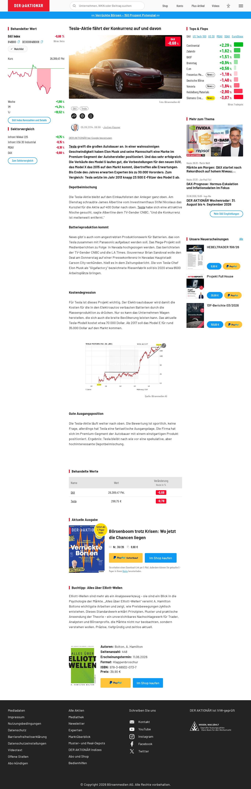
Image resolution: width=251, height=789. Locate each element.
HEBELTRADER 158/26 (223, 247)
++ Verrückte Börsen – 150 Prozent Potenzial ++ (125, 15)
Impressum (16, 717)
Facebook (145, 744)
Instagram (145, 736)
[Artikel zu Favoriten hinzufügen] (91, 116)
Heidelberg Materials (198, 92)
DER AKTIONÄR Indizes (85, 750)
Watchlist (19, 49)
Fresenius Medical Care (195, 74)
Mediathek (76, 717)
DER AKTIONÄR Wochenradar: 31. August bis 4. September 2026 (211, 202)
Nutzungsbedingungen (24, 723)
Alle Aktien (76, 710)
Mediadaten (16, 710)
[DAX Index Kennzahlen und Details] (36, 79)
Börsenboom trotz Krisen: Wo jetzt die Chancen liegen (142, 534)
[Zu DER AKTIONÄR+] (198, 5)
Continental (193, 45)
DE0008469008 (31, 41)
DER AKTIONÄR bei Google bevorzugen (90, 138)
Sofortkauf (132, 557)
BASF (189, 57)
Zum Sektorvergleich (22, 160)
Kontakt (144, 722)
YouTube (144, 729)
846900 (12, 41)
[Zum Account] (180, 5)
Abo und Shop (79, 756)
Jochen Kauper (111, 127)
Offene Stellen (18, 756)
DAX (75, 108)
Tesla (84, 108)
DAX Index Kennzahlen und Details (29, 120)
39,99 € (215, 295)
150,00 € (215, 324)
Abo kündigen (18, 763)
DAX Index (14, 36)
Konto (125, 571)
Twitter (143, 751)
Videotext (15, 750)
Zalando (191, 51)
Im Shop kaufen (160, 558)
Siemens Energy (195, 98)
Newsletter (77, 723)
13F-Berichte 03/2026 (223, 305)
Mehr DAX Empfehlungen (226, 213)
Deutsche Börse (195, 80)
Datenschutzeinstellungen (27, 743)
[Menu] (240, 5)
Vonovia (191, 86)
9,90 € (214, 266)
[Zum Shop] (165, 5)
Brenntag (192, 63)
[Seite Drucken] (82, 116)
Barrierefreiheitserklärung (27, 737)
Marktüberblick (79, 737)
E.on (189, 69)
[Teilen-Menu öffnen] (74, 116)
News (210, 74)
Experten (75, 730)
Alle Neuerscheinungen (236, 239)
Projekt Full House (220, 276)
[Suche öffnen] (74, 5)
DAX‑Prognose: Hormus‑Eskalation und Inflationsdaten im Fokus (212, 186)
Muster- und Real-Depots (87, 743)
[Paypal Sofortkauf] (116, 683)
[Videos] (215, 5)
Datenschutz (17, 730)
